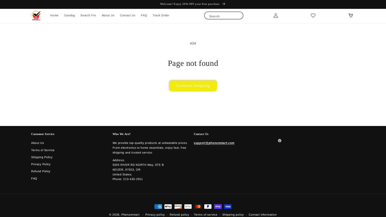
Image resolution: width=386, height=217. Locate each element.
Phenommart (130, 214)
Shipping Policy (41, 157)
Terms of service (206, 214)
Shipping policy (233, 214)
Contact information (263, 214)
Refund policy (179, 214)
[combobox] (224, 16)
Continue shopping (193, 86)
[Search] (238, 17)
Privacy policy (155, 214)
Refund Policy (40, 171)
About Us (37, 142)
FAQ (34, 178)
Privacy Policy (41, 164)
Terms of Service (43, 150)
